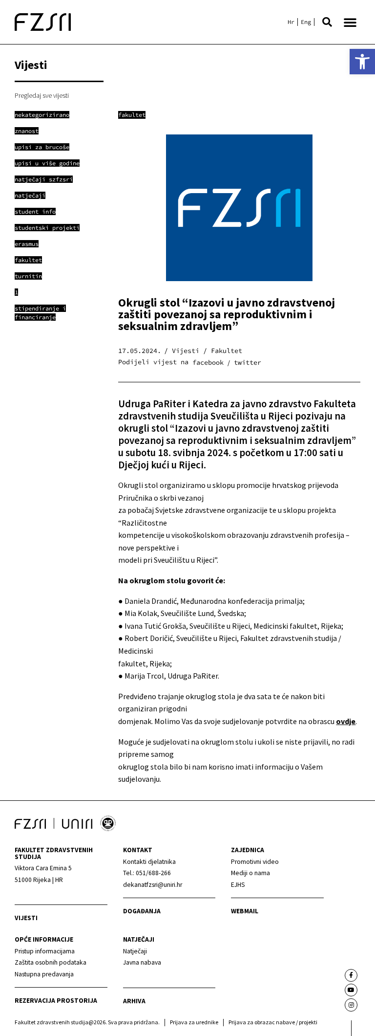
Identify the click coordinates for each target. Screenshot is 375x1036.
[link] (362, 61)
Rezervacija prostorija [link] (56, 1000)
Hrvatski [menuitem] (291, 22)
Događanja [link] (142, 911)
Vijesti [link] (26, 918)
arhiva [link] (134, 1001)
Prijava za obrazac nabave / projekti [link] (273, 1022)
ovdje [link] (345, 721)
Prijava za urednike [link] (194, 1022)
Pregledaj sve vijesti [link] (42, 95)
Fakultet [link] (132, 114)
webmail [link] (244, 911)
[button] (327, 22)
